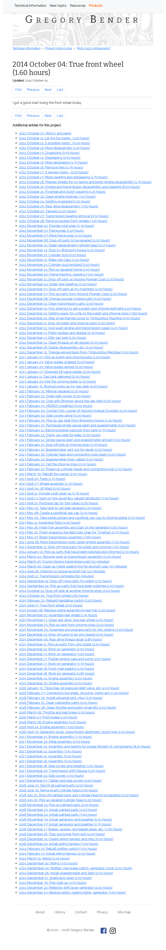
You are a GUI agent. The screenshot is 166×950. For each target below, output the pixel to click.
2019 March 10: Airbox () (44, 858)
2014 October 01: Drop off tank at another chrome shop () (69, 591)
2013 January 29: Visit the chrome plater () (57, 381)
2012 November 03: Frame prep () (51, 231)
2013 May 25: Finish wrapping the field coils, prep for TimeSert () (74, 532)
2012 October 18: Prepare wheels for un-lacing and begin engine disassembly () (85, 182)
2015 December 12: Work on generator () (56, 649)
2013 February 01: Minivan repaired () (54, 391)
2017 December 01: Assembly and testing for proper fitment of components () (85, 746)
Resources (78, 6)
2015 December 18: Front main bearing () (56, 669)
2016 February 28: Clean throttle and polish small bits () (67, 708)
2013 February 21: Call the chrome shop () (57, 464)
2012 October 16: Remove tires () (51, 167)
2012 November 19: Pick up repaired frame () (59, 270)
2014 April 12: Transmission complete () (56, 576)
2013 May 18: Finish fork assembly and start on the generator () (73, 527)
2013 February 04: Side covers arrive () (55, 416)
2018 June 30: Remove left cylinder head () (58, 790)
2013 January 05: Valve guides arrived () (56, 367)
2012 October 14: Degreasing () (49, 158)
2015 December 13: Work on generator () (56, 654)
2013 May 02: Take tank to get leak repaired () (60, 508)
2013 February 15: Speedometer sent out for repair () (65, 450)
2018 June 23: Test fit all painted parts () (56, 785)
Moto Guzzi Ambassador (94, 48)
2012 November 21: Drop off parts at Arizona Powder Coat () (71, 279)
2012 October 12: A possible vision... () (54, 143)
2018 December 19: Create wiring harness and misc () (66, 839)
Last (60, 90)
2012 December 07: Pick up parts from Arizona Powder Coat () (73, 294)
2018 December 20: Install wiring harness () (58, 844)
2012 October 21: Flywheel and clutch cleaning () (62, 192)
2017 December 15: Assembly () (50, 756)
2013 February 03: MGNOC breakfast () (55, 406)
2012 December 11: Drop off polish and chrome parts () (67, 323)
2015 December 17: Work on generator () (56, 664)
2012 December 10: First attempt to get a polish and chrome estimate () (80, 308)
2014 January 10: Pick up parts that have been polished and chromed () (79, 552)
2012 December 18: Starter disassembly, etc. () (61, 347)
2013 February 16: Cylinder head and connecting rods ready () (72, 454)
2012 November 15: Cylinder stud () (52, 255)
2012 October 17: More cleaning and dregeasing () (63, 177)
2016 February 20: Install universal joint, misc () (60, 698)
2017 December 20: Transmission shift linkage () (62, 771)
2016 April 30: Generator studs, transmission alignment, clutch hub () (77, 732)
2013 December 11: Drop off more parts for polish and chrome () (74, 547)
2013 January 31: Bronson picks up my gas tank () (63, 386)
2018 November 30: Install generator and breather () (65, 819)
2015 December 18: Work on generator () (57, 673)
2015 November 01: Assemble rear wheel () (58, 615)
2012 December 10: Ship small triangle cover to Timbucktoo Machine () (79, 318)
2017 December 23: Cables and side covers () (60, 781)
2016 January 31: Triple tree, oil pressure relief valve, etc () (69, 688)
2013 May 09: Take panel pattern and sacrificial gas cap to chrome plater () (82, 518)
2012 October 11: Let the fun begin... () (54, 138)
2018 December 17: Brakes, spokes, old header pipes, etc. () (70, 829)
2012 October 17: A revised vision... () (53, 172)
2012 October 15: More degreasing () (53, 162)
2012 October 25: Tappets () (47, 211)
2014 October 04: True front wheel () (53, 596)
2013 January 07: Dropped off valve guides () (60, 372)
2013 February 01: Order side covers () (55, 396)
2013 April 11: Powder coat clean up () (54, 493)
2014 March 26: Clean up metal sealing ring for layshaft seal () (73, 566)
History (59, 912)
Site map (124, 912)
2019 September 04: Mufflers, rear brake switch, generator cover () (75, 868)
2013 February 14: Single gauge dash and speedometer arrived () (74, 440)
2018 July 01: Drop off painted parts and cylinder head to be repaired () (79, 795)
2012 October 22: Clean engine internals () (57, 197)
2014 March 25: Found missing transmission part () (64, 562)
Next (48, 90)
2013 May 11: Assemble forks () (49, 523)
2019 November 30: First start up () (52, 883)
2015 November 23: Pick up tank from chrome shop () (66, 625)
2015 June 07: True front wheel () (51, 605)
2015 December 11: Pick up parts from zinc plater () (64, 644)
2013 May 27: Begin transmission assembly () (60, 537)
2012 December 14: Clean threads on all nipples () (63, 343)
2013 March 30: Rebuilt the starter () (53, 474)
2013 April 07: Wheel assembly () (50, 484)
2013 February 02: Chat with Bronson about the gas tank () (70, 401)
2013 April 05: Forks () (42, 479)
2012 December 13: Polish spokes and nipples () (62, 333)
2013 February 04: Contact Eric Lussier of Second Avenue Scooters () (78, 411)
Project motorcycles (58, 48)
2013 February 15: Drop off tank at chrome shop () (63, 445)
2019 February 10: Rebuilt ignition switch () (58, 849)
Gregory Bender (83, 19)
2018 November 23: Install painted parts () (58, 810)
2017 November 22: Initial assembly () (54, 742)
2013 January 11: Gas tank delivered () (54, 377)
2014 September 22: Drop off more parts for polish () (65, 581)
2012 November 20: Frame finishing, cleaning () (61, 274)
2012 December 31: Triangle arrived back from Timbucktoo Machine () (78, 352)
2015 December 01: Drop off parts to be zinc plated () (66, 635)
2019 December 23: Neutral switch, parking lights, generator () (72, 892)
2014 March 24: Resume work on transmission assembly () (70, 557)
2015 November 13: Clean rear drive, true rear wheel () (66, 620)
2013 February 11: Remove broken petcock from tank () (67, 430)
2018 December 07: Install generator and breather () (65, 824)
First (18, 90)
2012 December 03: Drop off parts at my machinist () (66, 289)
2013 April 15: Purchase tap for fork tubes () (58, 503)
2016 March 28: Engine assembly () (52, 722)
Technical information (30, 6)
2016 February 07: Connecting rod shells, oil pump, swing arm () (74, 693)
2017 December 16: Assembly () (50, 761)
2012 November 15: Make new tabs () (54, 260)
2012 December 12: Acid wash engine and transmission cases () (73, 328)
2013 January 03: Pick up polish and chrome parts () (64, 357)
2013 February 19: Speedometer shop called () (61, 459)
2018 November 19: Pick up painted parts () (59, 805)
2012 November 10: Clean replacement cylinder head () (67, 245)
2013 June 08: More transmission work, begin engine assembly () (74, 542)
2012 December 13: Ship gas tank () (52, 338)
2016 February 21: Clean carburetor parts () (58, 703)
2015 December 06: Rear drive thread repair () (60, 639)
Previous (33, 90)
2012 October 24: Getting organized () (54, 201)
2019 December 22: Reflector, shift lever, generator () (65, 888)
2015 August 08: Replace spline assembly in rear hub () (67, 610)
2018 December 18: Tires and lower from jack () (62, 834)
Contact (81, 912)
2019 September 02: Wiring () (48, 863)
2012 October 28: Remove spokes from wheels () (63, 221)
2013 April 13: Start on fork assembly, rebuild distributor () (69, 498)
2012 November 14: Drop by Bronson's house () (62, 250)
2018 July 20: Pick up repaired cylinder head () (60, 800)
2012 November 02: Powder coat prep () (56, 226)
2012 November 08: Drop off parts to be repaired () (64, 240)
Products (95, 6)
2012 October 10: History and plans (45, 133)
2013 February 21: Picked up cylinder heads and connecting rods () (75, 469)
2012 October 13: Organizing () (49, 153)
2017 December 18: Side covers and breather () (61, 766)
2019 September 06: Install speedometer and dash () (66, 873)
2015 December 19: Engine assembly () (55, 678)
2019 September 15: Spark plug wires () (55, 878)
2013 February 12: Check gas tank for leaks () (59, 435)
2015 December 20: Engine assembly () (55, 683)
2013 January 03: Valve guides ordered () (57, 362)
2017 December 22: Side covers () (51, 776)
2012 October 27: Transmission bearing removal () (64, 216)
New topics (58, 6)
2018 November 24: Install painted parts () (58, 815)
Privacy (102, 912)
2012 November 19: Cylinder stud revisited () (59, 265)
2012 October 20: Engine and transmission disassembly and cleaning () (79, 187)
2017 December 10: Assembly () (50, 751)
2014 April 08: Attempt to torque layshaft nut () (62, 571)
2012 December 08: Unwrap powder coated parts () (65, 299)
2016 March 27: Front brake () (48, 717)
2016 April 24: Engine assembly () (51, 727)
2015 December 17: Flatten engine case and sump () (65, 659)
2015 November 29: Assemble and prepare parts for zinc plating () (76, 630)
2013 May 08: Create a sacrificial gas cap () (58, 513)
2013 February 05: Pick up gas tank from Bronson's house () (70, 420)
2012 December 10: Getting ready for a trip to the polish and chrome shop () (83, 313)
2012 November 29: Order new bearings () (58, 284)
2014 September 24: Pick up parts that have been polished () (71, 586)
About (40, 912)
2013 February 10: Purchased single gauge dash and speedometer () (77, 425)
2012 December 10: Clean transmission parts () (61, 304)
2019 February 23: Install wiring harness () (57, 854)
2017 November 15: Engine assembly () (55, 737)
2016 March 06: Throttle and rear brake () (57, 712)
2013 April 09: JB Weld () (44, 489)
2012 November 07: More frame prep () (55, 235)
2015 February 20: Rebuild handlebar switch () (60, 600)
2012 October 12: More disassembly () (54, 148)
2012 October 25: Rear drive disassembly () (58, 206)
